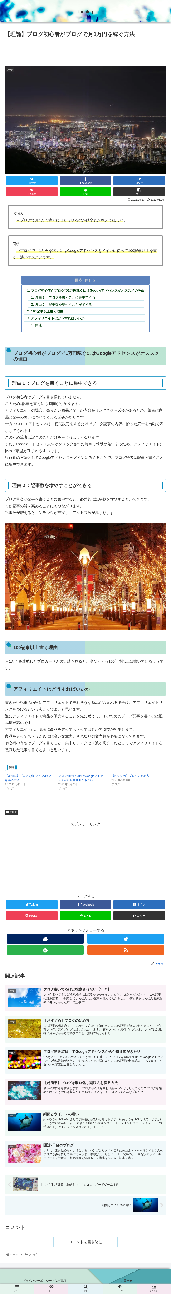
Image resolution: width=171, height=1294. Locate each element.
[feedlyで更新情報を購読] (45, 950)
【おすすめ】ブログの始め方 (130, 776)
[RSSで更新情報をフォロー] (126, 950)
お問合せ (126, 1280)
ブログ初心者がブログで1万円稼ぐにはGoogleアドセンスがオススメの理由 (88, 290)
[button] (158, 715)
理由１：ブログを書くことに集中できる (65, 297)
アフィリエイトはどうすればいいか (57, 318)
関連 (38, 325)
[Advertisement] (85, 50)
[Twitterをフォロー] (126, 939)
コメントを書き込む (85, 1242)
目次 (79, 280)
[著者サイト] (45, 939)
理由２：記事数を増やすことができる (63, 304)
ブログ (13, 812)
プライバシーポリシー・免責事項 (44, 1280)
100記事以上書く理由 (47, 311)
